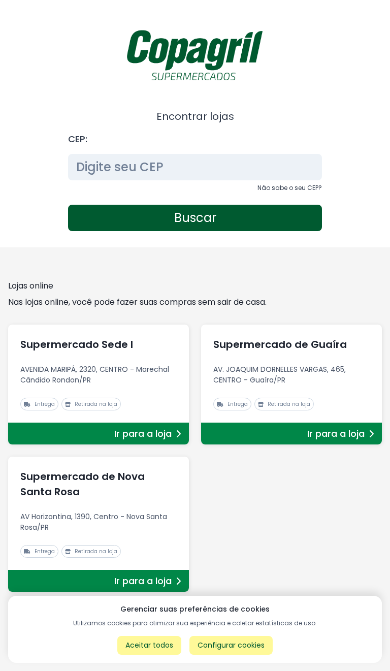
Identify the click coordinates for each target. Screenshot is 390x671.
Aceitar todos (149, 645)
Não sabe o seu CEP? (289, 187)
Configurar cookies (231, 645)
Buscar (195, 217)
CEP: (77, 139)
